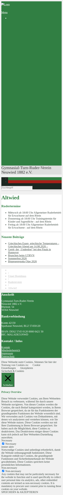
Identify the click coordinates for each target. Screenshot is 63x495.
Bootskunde (28, 149)
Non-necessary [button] (9, 467)
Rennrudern (28, 86)
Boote (25, 128)
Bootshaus (20, 38)
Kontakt (5, 347)
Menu (4, 12)
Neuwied (33, 44)
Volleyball (20, 50)
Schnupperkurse (30, 71)
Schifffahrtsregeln (31, 143)
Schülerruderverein (25, 35)
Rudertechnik (29, 155)
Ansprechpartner (23, 53)
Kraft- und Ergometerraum (36, 131)
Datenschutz (7, 356)
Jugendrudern (29, 77)
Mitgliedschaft (22, 56)
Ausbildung (21, 68)
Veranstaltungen (23, 161)
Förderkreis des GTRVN (28, 113)
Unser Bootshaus (17, 276)
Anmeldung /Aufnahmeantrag (37, 59)
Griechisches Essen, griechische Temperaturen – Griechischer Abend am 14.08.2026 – (33, 245)
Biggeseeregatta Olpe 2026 (22, 261)
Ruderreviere (28, 41)
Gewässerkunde (30, 146)
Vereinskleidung (23, 119)
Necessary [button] (6, 440)
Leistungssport (22, 83)
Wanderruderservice (25, 89)
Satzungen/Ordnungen (33, 62)
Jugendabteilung (23, 47)
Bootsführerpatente (25, 158)
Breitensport (21, 74)
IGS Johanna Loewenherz (29, 110)
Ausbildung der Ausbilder (35, 152)
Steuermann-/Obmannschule (37, 140)
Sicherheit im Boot (31, 137)
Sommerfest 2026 (17, 258)
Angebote (13, 65)
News (18, 26)
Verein (11, 29)
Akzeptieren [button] (26, 368)
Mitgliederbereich (10, 350)
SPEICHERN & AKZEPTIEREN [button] (19, 492)
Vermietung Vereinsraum (28, 122)
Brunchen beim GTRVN (21, 255)
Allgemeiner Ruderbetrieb (35, 80)
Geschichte (21, 32)
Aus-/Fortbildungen (25, 134)
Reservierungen (23, 125)
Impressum (7, 353)
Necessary (10, 443)
